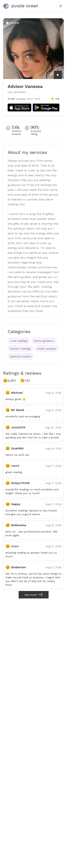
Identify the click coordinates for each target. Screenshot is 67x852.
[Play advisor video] (58, 75)
